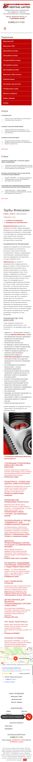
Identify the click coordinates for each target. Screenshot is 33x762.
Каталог (24, 714)
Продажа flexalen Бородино (10, 137)
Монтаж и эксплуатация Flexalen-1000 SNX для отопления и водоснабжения (15, 174)
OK (25, 760)
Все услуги (4, 149)
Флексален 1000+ (16, 696)
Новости (12, 214)
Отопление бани (6, 115)
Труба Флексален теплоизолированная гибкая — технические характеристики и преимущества (16, 186)
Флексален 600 (17, 699)
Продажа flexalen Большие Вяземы (12, 126)
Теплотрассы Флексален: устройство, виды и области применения (15, 161)
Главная (5, 214)
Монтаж (24, 711)
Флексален (8, 726)
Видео (9, 711)
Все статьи (4, 198)
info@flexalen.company (16, 741)
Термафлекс (9, 729)
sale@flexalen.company (18, 18)
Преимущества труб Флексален (15, 222)
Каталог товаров (16, 702)
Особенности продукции (13, 220)
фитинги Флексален (18, 334)
